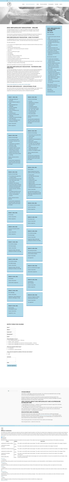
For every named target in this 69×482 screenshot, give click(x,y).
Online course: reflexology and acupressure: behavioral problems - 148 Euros (23, 343)
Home (23, 4)
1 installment (11, 348)
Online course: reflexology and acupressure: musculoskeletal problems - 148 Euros (24, 344)
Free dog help (50, 4)
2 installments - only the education (15, 349)
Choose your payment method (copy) (14, 346)
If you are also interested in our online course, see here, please (18, 84)
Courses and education (30, 4)
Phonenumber (10, 334)
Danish (61, 4)
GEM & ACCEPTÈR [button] (4, 480)
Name (8, 327)
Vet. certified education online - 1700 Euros (16, 340)
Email (8, 336)
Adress (8, 329)
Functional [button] (3, 458)
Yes (9, 353)
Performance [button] (3, 462)
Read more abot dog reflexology (46, 415)
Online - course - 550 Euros (14, 341)
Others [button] (2, 476)
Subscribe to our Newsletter (57, 0)
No (9, 354)
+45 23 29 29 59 (10, 0)
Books (38, 4)
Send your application (12, 365)
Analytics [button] (2, 466)
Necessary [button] (3, 436)
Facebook (56, 4)
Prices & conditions (43, 4)
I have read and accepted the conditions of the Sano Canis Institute (20, 351)
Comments (9, 356)
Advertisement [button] (3, 471)
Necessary (4, 437)
